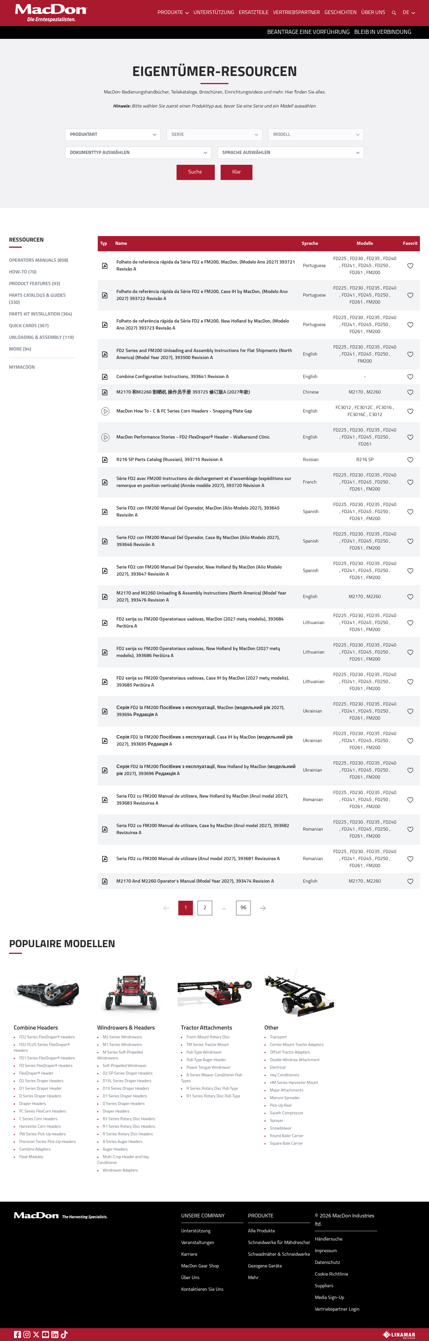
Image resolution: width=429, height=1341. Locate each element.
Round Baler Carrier (287, 1136)
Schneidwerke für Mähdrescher (279, 1242)
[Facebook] (17, 1334)
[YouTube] (45, 1334)
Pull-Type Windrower (204, 1052)
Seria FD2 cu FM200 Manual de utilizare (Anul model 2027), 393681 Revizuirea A (198, 859)
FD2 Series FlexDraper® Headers (47, 1037)
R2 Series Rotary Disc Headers (129, 1119)
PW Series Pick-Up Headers (42, 1134)
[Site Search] (394, 13)
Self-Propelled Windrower (125, 1066)
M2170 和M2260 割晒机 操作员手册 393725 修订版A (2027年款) (183, 392)
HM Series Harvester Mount (294, 1083)
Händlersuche (328, 1239)
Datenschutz (327, 1262)
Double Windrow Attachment (295, 1060)
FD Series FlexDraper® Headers (46, 1066)
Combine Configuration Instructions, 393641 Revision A (172, 377)
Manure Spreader (285, 1098)
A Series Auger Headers (123, 1142)
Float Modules (31, 1157)
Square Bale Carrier (286, 1143)
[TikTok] (64, 1334)
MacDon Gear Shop (200, 1266)
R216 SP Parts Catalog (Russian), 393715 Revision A (169, 460)
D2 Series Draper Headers (41, 1081)
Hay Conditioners (284, 1075)
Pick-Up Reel (281, 1105)
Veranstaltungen (197, 1242)
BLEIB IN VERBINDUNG (382, 32)
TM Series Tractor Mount (207, 1045)
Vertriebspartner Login (337, 1309)
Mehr (253, 1278)
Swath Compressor (286, 1113)
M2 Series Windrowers (122, 1037)
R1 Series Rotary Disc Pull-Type (213, 1096)
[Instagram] (26, 1334)
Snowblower (281, 1128)
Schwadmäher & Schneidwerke (279, 1254)
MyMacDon (22, 367)
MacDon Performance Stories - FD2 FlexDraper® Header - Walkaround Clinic (193, 437)
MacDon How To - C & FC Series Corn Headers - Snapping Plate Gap (184, 411)
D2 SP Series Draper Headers (128, 1073)
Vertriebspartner (296, 12)
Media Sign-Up (329, 1297)
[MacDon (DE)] (51, 13)
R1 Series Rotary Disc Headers (129, 1127)
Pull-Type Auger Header (206, 1060)
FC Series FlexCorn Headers (42, 1111)
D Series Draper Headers (40, 1096)
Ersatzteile (253, 12)
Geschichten (341, 12)
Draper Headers (32, 1104)
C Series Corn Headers (38, 1119)
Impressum (326, 1251)
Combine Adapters (35, 1149)
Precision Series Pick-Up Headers (47, 1142)
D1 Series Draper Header (40, 1089)
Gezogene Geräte (265, 1266)
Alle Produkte (261, 1231)
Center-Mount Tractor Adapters (297, 1045)
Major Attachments (287, 1090)
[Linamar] (398, 1334)
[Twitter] (36, 1334)
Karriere (189, 1254)
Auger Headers (115, 1149)
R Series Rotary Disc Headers (128, 1134)
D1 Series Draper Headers (125, 1096)
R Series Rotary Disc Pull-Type (212, 1089)
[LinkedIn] (54, 1334)
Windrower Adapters (120, 1170)
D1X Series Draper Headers (126, 1089)
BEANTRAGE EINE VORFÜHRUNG (308, 32)
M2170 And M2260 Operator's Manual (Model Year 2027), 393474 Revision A (195, 881)
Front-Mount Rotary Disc (208, 1037)
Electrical (277, 1067)
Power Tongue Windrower (208, 1067)
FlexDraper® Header (36, 1073)
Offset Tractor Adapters (290, 1052)
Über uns (373, 12)
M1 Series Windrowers (122, 1045)
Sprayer (276, 1121)
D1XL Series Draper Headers (127, 1081)
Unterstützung (213, 12)
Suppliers (324, 1286)
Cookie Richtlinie (331, 1274)
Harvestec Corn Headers (40, 1127)
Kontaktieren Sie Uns (202, 1289)
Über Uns (190, 1278)
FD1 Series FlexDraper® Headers (47, 1058)
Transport (278, 1037)
